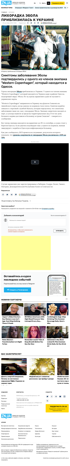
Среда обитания (39, 431)
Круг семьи (55, 431)
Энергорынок (5, 434)
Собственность (56, 436)
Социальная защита (24, 426)
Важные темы (6, 7)
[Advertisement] (26, 253)
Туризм (54, 434)
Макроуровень (5, 431)
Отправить (60, 231)
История (54, 428)
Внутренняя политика (7, 426)
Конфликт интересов (24, 431)
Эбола (19, 91)
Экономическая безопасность (22, 434)
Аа (48, 3)
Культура (37, 436)
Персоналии (21, 438)
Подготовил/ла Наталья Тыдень (14, 201)
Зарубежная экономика (25, 428)
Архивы (3, 395)
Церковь (37, 434)
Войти (44, 3)
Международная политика (9, 428)
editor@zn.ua (20, 407)
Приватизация (5, 436)
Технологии (38, 428)
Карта (3, 408)
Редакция (4, 398)
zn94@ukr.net (38, 402)
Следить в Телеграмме (19, 290)
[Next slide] (67, 7)
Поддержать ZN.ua (57, 3)
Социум (54, 426)
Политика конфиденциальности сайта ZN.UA (56, 458)
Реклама (3, 401)
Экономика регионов (7, 439)
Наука (37, 426)
